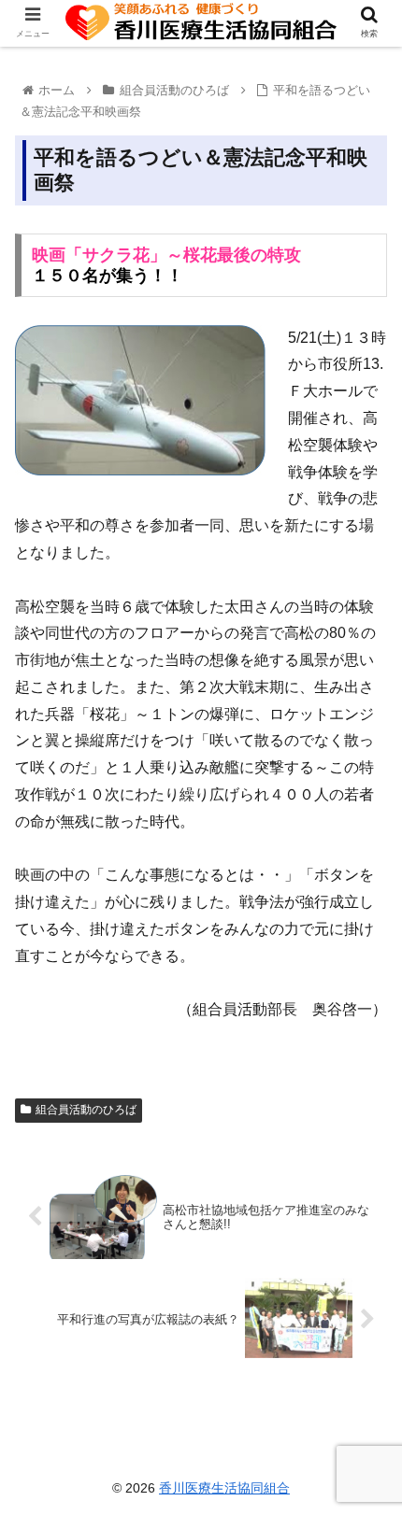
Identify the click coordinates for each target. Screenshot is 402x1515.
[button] (363, 1475)
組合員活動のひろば (86, 1109)
